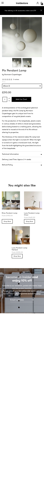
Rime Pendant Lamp (9, 213)
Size (3, 82)
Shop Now (7, 221)
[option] (22, 10)
